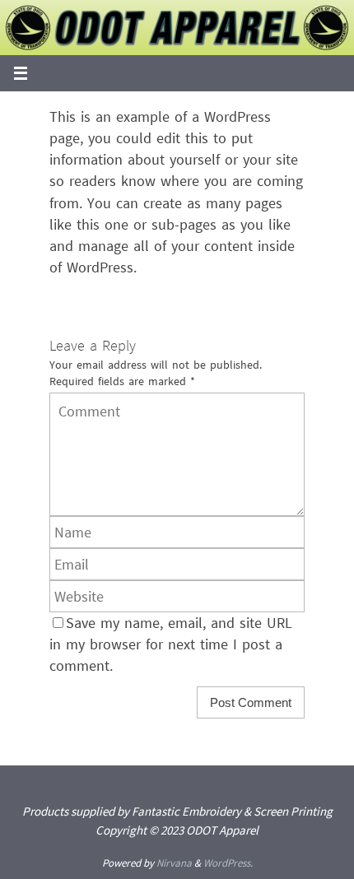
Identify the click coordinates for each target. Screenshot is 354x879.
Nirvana (174, 863)
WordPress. (228, 863)
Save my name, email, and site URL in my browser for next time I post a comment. (170, 644)
